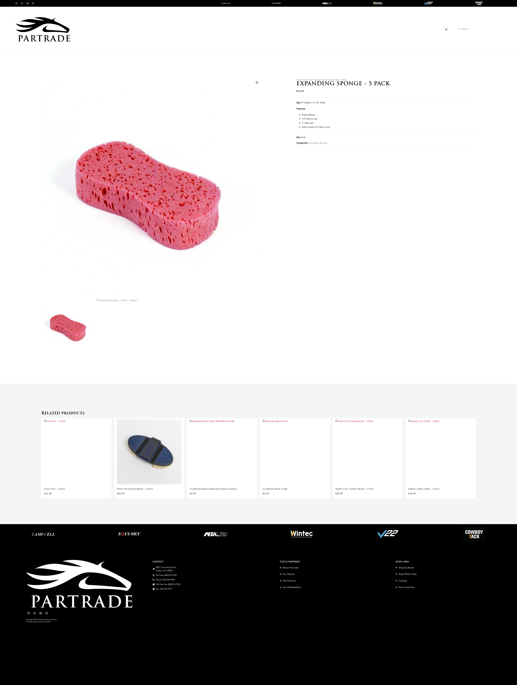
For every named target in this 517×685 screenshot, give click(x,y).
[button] (446, 29)
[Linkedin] (33, 3)
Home (298, 79)
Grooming (307, 79)
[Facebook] (16, 3)
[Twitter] (22, 3)
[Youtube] (28, 3)
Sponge (317, 79)
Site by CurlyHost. (45, 622)
